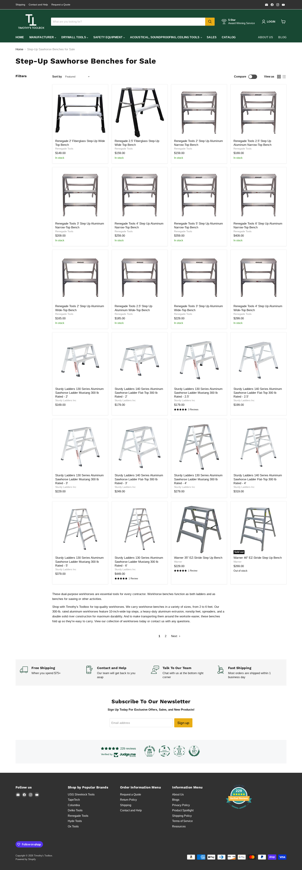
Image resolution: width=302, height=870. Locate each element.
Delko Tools (75, 810)
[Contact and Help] (118, 673)
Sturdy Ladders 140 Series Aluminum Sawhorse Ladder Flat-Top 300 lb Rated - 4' (257, 479)
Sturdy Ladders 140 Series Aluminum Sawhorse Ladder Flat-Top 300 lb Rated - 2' (139, 392)
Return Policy (128, 799)
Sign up (183, 723)
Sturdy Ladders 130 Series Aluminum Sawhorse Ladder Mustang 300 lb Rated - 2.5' (198, 392)
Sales (212, 37)
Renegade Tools (64, 148)
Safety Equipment (108, 37)
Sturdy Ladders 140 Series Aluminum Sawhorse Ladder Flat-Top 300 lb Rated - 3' (139, 479)
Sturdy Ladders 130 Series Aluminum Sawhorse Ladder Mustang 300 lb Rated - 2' (79, 392)
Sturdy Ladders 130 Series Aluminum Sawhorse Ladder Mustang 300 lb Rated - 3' (79, 479)
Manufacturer (42, 37)
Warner (178, 561)
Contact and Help (38, 4)
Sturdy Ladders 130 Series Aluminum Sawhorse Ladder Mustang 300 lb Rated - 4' (198, 479)
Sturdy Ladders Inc (65, 400)
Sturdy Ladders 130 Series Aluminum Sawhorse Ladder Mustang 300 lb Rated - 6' (139, 561)
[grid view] (279, 76)
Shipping (20, 4)
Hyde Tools (75, 821)
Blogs (175, 799)
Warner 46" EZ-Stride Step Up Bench (257, 557)
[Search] (210, 22)
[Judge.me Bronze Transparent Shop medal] (164, 751)
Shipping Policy (182, 815)
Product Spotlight (182, 810)
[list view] (284, 76)
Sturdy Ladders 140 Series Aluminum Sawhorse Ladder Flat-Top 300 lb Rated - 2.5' (257, 392)
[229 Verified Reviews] (238, 810)
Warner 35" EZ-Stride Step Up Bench (198, 557)
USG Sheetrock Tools (81, 794)
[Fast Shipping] (249, 673)
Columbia (74, 805)
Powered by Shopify (26, 859)
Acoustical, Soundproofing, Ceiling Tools (165, 37)
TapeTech (74, 799)
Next (174, 636)
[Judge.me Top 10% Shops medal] (194, 751)
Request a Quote (60, 4)
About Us (265, 37)
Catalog (229, 37)
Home (20, 37)
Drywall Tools (74, 37)
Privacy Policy (181, 805)
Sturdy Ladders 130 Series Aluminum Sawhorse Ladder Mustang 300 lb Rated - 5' (79, 561)
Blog (282, 37)
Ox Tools (73, 826)
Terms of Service (182, 821)
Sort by (57, 76)
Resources (179, 826)
